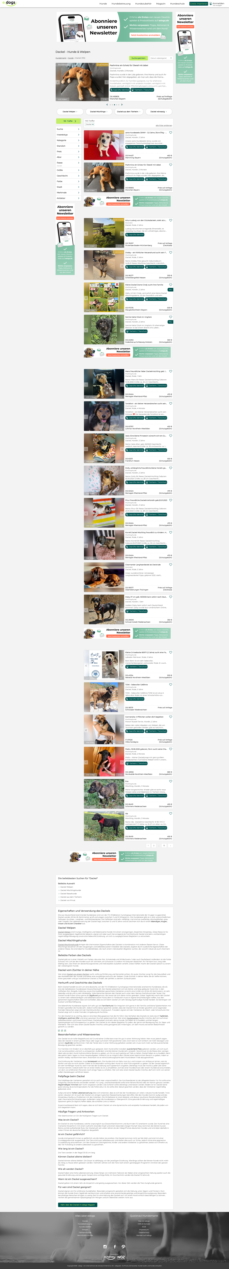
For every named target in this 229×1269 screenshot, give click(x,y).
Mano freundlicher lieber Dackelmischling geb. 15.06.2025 (146, 371)
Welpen (85, 1230)
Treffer (70, 121)
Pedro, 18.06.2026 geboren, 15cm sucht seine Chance (146, 749)
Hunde (70, 58)
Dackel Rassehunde (68, 894)
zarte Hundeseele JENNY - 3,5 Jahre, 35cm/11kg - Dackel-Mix (146, 133)
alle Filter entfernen (164, 125)
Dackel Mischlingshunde (70, 890)
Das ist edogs (144, 1221)
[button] (110, 104)
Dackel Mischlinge (99, 112)
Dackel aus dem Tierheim (129, 112)
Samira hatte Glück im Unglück (138, 317)
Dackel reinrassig (159, 112)
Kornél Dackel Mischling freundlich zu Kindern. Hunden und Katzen (146, 532)
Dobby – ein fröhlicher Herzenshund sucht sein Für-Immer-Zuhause (146, 252)
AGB (144, 1227)
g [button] (107, 105)
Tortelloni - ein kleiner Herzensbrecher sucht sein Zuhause (146, 403)
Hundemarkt (61, 58)
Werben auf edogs (144, 1235)
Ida (126, 813)
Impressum (144, 1230)
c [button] (57, 82)
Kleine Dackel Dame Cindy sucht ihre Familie (144, 285)
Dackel (90, 124)
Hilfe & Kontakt (144, 1224)
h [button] (122, 105)
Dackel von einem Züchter (78, 974)
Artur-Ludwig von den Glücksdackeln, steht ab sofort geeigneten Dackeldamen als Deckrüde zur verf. (146, 220)
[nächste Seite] (170, 845)
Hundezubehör (85, 1227)
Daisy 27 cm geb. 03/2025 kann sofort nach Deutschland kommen (146, 597)
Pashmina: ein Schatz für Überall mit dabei (129, 65)
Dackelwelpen (133, 1018)
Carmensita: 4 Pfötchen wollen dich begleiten (144, 717)
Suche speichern (138, 58)
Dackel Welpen (70, 112)
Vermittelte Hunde (85, 1235)
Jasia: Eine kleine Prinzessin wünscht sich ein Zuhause (146, 436)
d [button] (106, 82)
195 (65, 121)
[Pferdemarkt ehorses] (109, 1258)
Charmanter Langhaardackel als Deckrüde (143, 565)
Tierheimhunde (85, 1232)
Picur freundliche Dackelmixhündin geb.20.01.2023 (146, 500)
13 (164, 845)
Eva (126, 781)
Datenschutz (144, 1232)
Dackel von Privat (67, 900)
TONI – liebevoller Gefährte (136, 685)
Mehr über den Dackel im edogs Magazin (78, 1205)
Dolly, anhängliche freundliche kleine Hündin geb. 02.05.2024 (146, 468)
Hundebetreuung (85, 1224)
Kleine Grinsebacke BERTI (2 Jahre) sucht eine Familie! (146, 652)
